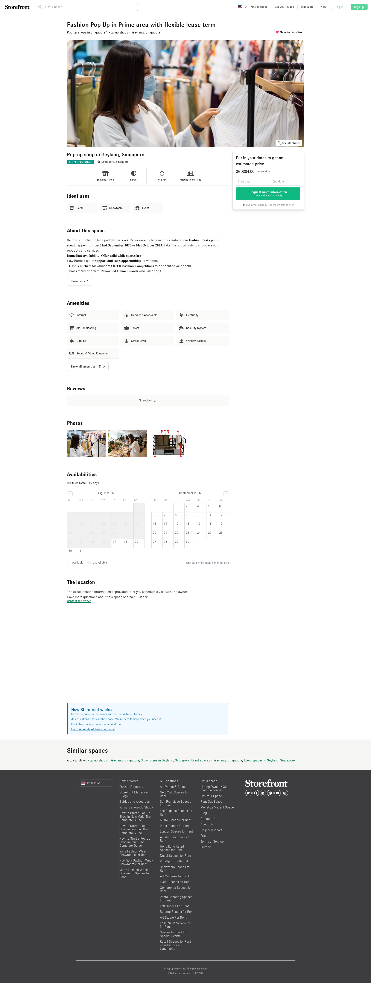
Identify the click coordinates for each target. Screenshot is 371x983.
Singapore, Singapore (115, 161)
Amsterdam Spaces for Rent (176, 839)
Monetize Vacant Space (217, 807)
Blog (204, 813)
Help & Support (211, 830)
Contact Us (208, 818)
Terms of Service (212, 841)
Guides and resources (134, 801)
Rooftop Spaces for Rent (177, 911)
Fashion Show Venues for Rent (175, 924)
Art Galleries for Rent (174, 876)
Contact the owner (79, 601)
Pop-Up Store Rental (174, 861)
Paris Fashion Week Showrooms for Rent (133, 853)
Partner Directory (131, 787)
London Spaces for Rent (176, 831)
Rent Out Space (211, 801)
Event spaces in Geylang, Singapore (216, 760)
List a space (209, 781)
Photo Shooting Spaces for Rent (176, 898)
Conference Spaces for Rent (176, 889)
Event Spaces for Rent (175, 882)
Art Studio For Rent (173, 917)
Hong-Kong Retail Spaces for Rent (172, 848)
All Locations (169, 781)
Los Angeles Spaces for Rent (176, 812)
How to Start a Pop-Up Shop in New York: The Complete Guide (135, 816)
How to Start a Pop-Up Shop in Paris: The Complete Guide (134, 842)
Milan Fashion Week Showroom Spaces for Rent (134, 873)
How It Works (128, 781)
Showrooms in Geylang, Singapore (165, 760)
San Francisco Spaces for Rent (175, 803)
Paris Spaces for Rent (175, 826)
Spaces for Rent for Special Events (173, 934)
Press (204, 835)
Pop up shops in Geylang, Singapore (113, 760)
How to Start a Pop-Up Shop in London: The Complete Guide (134, 829)
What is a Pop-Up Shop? (136, 807)
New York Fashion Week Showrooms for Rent (136, 862)
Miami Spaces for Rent (176, 820)
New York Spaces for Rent (174, 794)
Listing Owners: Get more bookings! (214, 788)
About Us (207, 824)
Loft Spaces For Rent (174, 906)
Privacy (206, 847)
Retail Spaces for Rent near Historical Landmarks (175, 945)
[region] (148, 658)
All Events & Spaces (174, 787)
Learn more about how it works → (93, 729)
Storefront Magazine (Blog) (133, 794)
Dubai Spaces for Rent (175, 855)
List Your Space (211, 796)
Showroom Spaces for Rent (175, 868)
